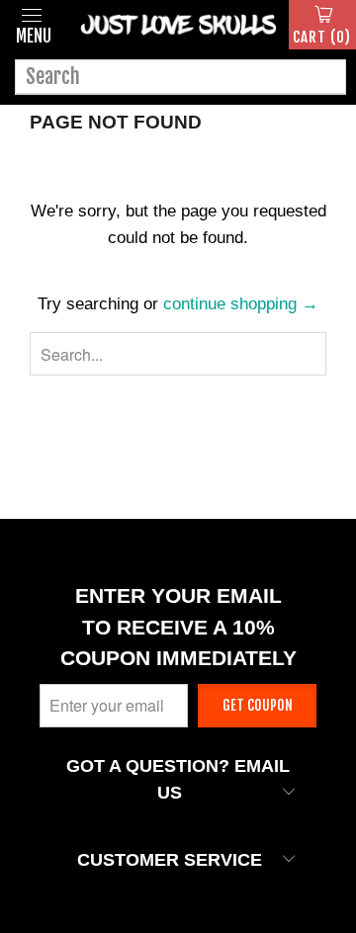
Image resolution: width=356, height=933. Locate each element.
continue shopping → (240, 304)
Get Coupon (257, 705)
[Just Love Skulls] (178, 24)
